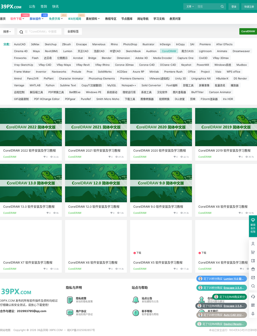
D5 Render (240, 78)
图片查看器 (179, 92)
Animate (222, 51)
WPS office (233, 71)
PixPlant (49, 78)
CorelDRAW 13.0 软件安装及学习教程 (29, 207)
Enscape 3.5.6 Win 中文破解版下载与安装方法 (234, 296)
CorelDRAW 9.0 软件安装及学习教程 (158, 207)
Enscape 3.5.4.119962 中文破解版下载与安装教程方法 (234, 278)
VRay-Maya (64, 64)
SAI (192, 44)
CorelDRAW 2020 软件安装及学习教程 (159, 150)
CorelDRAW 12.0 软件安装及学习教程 (93, 207)
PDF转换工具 (56, 92)
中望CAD (115, 51)
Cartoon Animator (220, 92)
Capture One (185, 58)
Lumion (67, 51)
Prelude (76, 71)
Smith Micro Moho (107, 99)
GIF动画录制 (21, 99)
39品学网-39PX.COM (49, 330)
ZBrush (66, 44)
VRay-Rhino (102, 64)
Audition (151, 51)
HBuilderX (222, 78)
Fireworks (20, 58)
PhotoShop (130, 44)
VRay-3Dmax (221, 58)
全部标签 (73, 31)
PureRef (86, 99)
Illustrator (148, 44)
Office (192, 71)
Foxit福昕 (172, 85)
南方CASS (188, 51)
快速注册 (249, 6)
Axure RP (138, 71)
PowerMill (203, 64)
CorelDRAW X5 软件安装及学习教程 (158, 262)
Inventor (41, 71)
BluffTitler (197, 92)
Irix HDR (228, 99)
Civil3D (203, 58)
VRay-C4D (45, 64)
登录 (234, 6)
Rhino (114, 44)
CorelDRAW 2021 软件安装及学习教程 (94, 150)
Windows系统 (222, 64)
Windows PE (93, 92)
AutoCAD (19, 44)
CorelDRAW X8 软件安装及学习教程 (223, 207)
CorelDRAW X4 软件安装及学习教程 (223, 262)
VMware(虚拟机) (159, 78)
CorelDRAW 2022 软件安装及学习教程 (29, 150)
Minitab (154, 71)
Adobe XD (141, 58)
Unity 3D (180, 78)
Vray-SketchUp (23, 64)
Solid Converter (151, 85)
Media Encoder (162, 58)
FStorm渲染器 (209, 99)
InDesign (165, 44)
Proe (90, 71)
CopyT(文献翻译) (92, 85)
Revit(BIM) (51, 51)
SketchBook (133, 51)
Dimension (123, 58)
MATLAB (35, 85)
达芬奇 (48, 58)
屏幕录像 (204, 85)
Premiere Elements (132, 78)
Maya (36, 51)
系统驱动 (112, 92)
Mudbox (242, 64)
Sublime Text (68, 85)
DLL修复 (180, 99)
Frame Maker (22, 71)
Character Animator (71, 78)
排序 (6, 31)
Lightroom (205, 51)
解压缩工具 (36, 92)
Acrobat (78, 58)
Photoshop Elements (102, 78)
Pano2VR (32, 78)
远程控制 (19, 92)
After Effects (224, 44)
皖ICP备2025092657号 (81, 330)
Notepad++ (129, 85)
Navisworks (59, 71)
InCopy (180, 44)
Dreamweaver (241, 51)
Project (205, 71)
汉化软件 (162, 92)
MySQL (111, 85)
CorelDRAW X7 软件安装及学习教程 (27, 262)
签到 (44, 6)
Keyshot (186, 64)
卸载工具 (188, 85)
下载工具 (130, 99)
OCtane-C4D (168, 64)
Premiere (205, 44)
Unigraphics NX (201, 78)
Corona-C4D (147, 64)
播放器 (235, 85)
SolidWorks (105, 71)
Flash (35, 58)
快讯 (55, 6)
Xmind (18, 78)
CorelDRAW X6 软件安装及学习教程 (92, 262)
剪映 (192, 99)
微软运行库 (129, 92)
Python (50, 85)
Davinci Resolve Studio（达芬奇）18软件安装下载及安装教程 (234, 314)
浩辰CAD (99, 51)
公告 (32, 6)
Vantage (19, 85)
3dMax (35, 44)
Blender (106, 58)
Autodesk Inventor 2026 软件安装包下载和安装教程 (234, 324)
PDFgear (70, 99)
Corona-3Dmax (124, 64)
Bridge (92, 58)
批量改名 (220, 85)
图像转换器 (147, 99)
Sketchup (51, 44)
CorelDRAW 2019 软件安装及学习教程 (224, 150)
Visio (218, 71)
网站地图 (5, 330)
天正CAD (83, 51)
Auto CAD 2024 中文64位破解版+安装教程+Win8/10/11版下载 (234, 305)
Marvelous (98, 44)
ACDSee (122, 71)
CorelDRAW (169, 51)
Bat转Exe (75, 92)
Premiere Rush (173, 71)
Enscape (81, 44)
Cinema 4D (21, 51)
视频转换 (164, 99)
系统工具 (146, 92)
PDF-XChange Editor (47, 99)
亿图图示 (62, 58)
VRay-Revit (83, 64)
